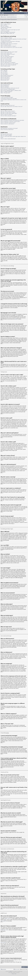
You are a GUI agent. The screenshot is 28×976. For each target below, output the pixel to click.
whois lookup (3, 942)
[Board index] (14, 6)
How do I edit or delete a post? (6, 53)
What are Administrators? (5, 84)
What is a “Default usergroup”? (6, 91)
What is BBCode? (4, 70)
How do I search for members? (6, 114)
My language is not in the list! (6, 42)
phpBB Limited (7, 918)
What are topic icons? (5, 80)
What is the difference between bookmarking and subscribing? (12, 120)
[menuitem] (26, 17)
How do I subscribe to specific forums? (8, 122)
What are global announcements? (7, 75)
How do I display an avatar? (6, 44)
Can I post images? (4, 74)
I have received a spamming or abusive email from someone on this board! (13, 100)
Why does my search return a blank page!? (9, 113)
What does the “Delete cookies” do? (7, 33)
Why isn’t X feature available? (6, 135)
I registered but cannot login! (6, 27)
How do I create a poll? (5, 55)
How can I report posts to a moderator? (8, 62)
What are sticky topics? (5, 77)
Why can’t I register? (4, 26)
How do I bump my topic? (5, 66)
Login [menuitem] (25, 13)
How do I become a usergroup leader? (8, 89)
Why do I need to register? (6, 23)
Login (2, 15)
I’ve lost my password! (5, 31)
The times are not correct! (5, 40)
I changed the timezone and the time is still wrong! (10, 41)
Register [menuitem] (27, 13)
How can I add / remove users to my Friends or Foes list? (11, 106)
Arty (11, 972)
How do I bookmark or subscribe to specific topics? (10, 121)
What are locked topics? (5, 78)
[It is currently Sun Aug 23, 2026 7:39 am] (25, 17)
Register (6, 15)
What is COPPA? (4, 25)
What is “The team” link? (5, 92)
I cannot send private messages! (7, 97)
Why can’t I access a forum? (6, 58)
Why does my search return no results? (8, 112)
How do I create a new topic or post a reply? (9, 51)
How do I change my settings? (6, 37)
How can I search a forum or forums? (8, 111)
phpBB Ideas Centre (4, 929)
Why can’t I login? (4, 28)
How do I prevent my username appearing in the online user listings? (13, 39)
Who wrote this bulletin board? (6, 134)
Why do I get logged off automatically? (8, 32)
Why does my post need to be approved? (8, 64)
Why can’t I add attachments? (6, 60)
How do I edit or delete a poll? (6, 57)
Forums (3, 13)
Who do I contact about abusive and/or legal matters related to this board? (13, 137)
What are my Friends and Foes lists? (8, 105)
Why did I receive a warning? (6, 61)
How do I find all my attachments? (7, 129)
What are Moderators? (5, 85)
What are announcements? (6, 76)
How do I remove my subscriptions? (7, 123)
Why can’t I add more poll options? (7, 56)
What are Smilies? (4, 72)
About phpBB (3, 920)
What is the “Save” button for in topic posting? (9, 63)
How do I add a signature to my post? (8, 54)
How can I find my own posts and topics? (8, 115)
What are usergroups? (5, 86)
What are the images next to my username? (9, 43)
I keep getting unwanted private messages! (9, 98)
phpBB (16, 318)
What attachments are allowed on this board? (9, 128)
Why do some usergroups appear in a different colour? (11, 90)
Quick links (1, 13)
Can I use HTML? (4, 71)
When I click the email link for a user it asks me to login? (11, 47)
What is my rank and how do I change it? (8, 46)
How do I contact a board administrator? (8, 138)
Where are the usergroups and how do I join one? (10, 88)
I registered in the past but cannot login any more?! (10, 29)
